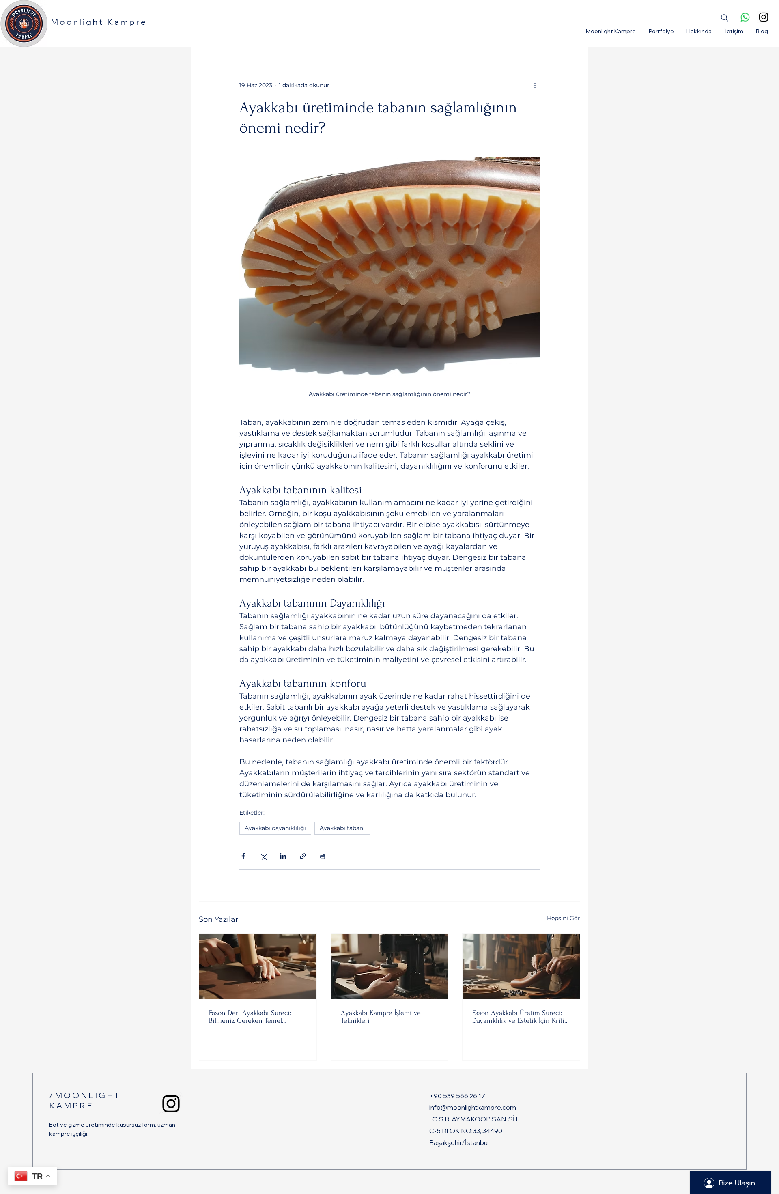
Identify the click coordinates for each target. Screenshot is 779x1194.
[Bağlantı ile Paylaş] (303, 856)
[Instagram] (763, 17)
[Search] (724, 17)
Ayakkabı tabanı (342, 828)
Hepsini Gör (563, 918)
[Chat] (744, 17)
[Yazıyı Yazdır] (323, 856)
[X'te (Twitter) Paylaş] (263, 856)
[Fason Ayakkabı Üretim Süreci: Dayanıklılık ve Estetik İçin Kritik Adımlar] (521, 966)
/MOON (68, 1095)
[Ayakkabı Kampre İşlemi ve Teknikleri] (389, 966)
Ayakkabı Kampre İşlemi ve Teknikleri (381, 1016)
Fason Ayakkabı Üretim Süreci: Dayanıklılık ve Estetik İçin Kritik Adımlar (520, 1016)
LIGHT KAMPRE (85, 1100)
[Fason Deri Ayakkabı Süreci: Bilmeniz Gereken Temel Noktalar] (257, 966)
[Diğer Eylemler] (535, 85)
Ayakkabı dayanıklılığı (275, 828)
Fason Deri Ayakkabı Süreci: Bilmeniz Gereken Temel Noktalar (250, 1016)
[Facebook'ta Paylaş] (243, 856)
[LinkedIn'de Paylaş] (283, 856)
